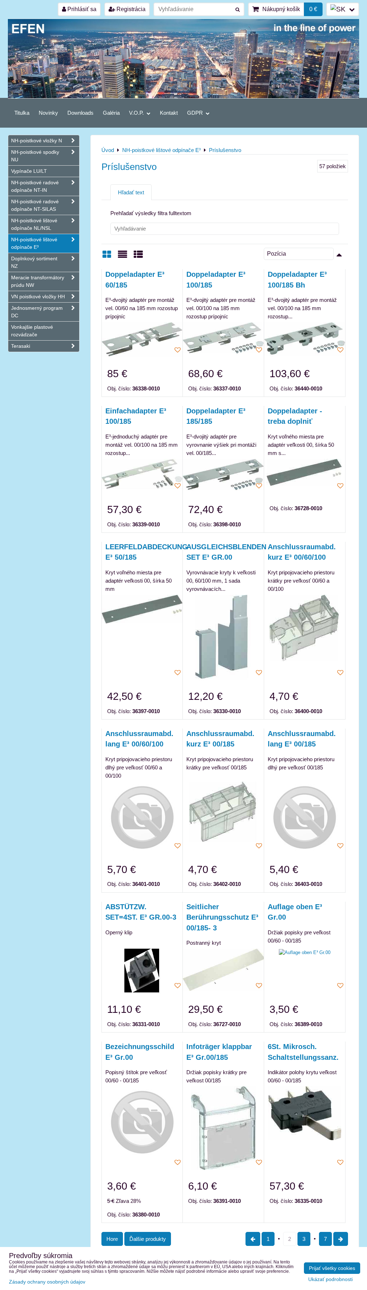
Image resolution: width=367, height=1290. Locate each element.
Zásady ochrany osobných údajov (47, 1282)
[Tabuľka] (138, 257)
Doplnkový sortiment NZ (34, 262)
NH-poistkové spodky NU (35, 155)
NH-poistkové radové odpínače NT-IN (35, 186)
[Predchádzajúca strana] (253, 1239)
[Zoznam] (122, 257)
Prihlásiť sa (81, 9)
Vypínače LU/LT (29, 171)
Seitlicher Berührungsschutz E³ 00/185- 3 (222, 917)
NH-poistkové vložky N (36, 140)
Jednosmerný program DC (37, 311)
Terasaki (20, 346)
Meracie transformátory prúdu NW (37, 281)
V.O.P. (137, 113)
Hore (112, 1239)
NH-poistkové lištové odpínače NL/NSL (34, 224)
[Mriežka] (106, 257)
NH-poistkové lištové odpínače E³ (34, 243)
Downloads (80, 113)
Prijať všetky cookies (332, 1268)
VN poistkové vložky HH (38, 296)
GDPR (195, 113)
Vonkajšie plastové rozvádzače (32, 330)
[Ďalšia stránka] (340, 1239)
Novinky (48, 113)
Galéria (111, 113)
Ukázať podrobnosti (330, 1279)
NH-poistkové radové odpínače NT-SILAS (35, 205)
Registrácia (130, 9)
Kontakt (169, 113)
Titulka (21, 113)
